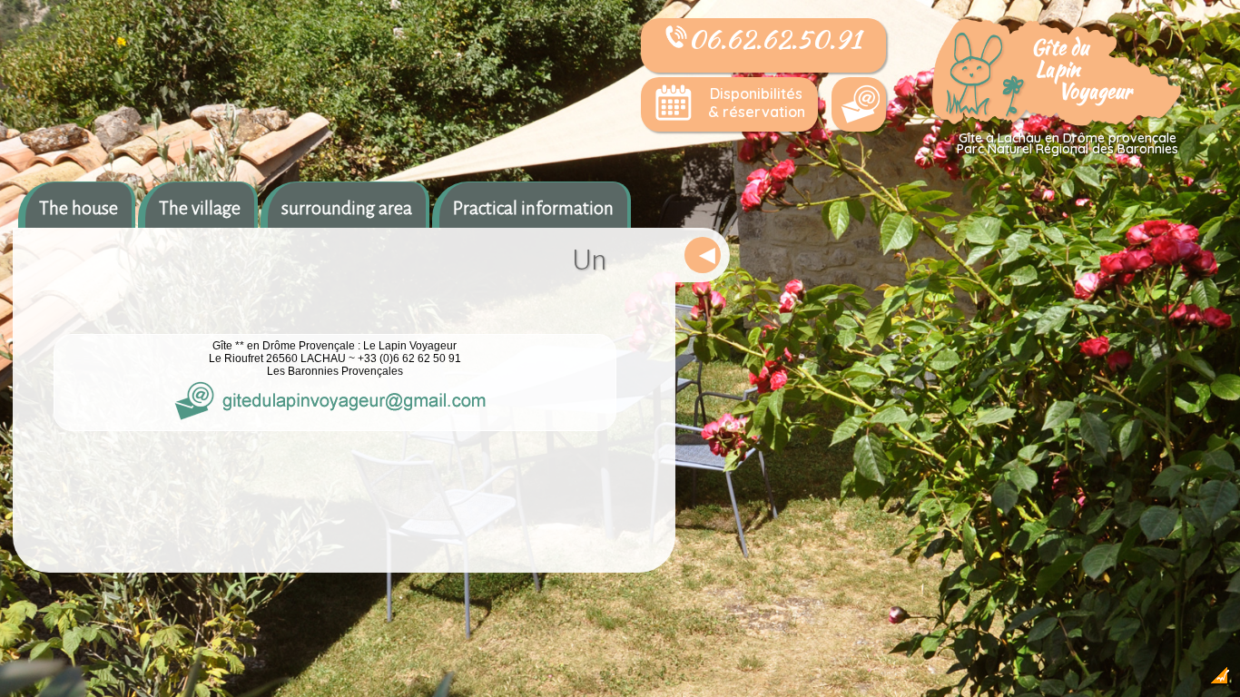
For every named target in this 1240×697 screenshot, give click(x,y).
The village (200, 208)
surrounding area (346, 208)
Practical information (533, 208)
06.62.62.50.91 (774, 39)
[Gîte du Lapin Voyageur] (1058, 123)
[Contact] (859, 104)
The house (78, 208)
